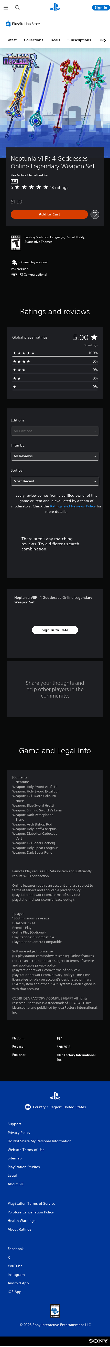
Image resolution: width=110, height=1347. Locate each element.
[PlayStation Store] (23, 23)
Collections (33, 40)
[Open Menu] (6, 7)
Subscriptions (79, 40)
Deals (55, 40)
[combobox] (55, 431)
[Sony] (98, 1344)
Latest (11, 40)
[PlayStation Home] (55, 8)
